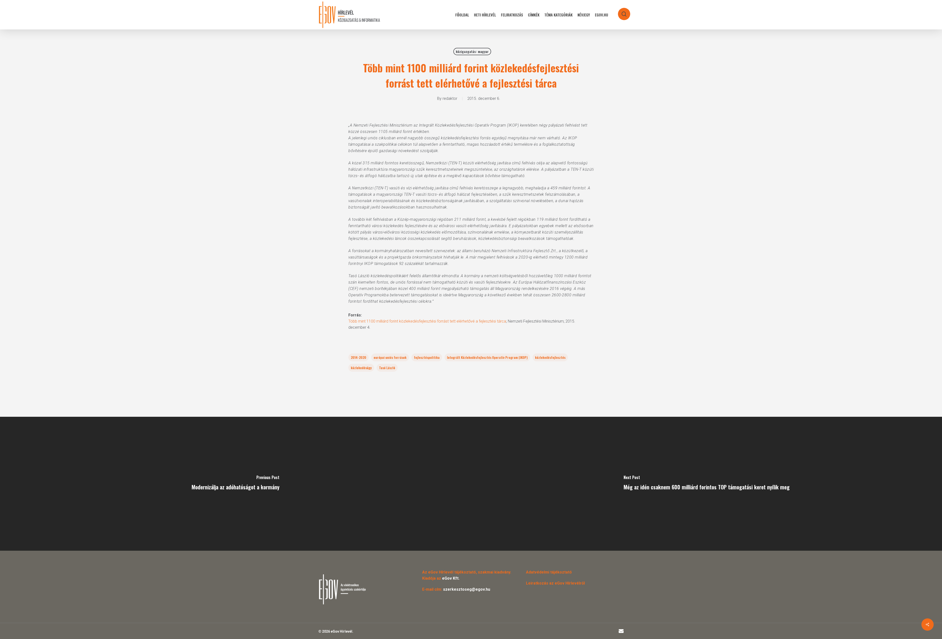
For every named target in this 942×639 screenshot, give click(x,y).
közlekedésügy (361, 367)
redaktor (450, 98)
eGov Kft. (450, 578)
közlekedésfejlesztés (550, 357)
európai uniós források (390, 357)
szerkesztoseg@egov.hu (466, 589)
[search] (621, 11)
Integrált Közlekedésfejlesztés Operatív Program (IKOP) (487, 357)
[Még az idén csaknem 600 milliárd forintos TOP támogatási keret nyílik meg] (706, 484)
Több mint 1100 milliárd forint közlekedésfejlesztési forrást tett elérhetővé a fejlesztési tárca (427, 321)
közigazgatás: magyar (472, 51)
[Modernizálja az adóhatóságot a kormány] (235, 484)
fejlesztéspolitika (427, 357)
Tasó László (387, 367)
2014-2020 (358, 357)
